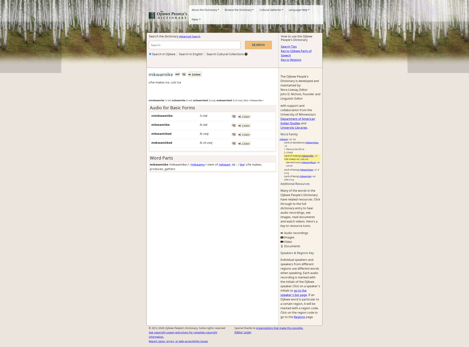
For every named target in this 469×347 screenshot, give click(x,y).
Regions (299, 317)
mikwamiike (307, 155)
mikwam (225, 164)
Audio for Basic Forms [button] (172, 108)
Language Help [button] (298, 10)
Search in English (190, 54)
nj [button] (183, 74)
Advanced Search (189, 36)
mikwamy (198, 164)
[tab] (212, 107)
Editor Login (242, 332)
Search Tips (289, 47)
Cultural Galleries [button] (270, 10)
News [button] (195, 19)
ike (242, 164)
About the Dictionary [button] (204, 10)
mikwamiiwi (305, 176)
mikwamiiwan (306, 169)
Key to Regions (291, 60)
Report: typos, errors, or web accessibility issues (178, 341)
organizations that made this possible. (279, 328)
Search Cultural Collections (225, 54)
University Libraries (293, 128)
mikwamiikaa (312, 142)
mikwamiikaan (308, 162)
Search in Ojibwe (163, 54)
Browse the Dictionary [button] (238, 10)
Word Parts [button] (161, 158)
